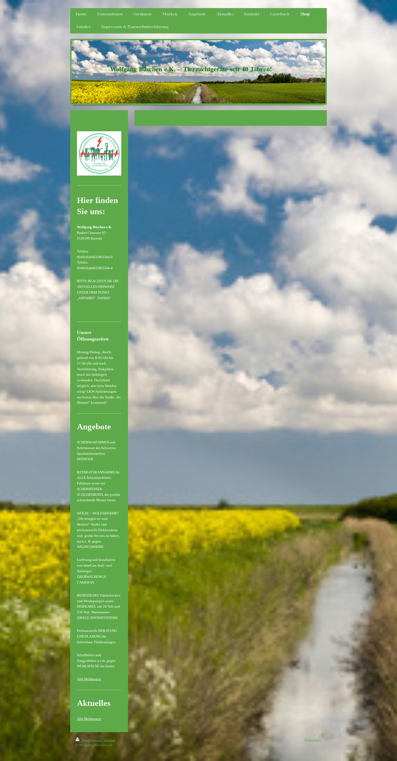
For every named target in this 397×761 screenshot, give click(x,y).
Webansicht (312, 740)
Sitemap (109, 740)
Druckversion (91, 740)
